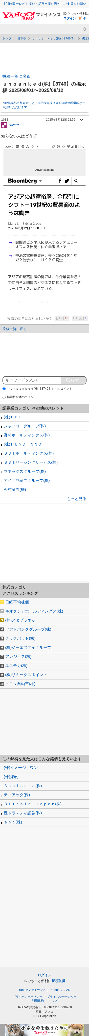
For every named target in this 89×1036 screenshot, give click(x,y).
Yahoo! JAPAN (60, 990)
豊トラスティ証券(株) (23, 813)
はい (62, 318)
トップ (6, 38)
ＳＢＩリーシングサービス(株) (31, 462)
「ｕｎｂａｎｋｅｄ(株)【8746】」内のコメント (39, 388)
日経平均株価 (17, 602)
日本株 (21, 38)
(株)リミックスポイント (26, 675)
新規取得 (58, 981)
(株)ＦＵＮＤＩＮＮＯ (23, 444)
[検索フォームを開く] (85, 29)
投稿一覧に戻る (16, 76)
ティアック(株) (17, 795)
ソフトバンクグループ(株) (28, 629)
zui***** (13, 125)
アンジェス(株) (18, 656)
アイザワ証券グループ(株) (27, 480)
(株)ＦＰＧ (13, 417)
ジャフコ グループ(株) (25, 426)
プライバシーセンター (62, 996)
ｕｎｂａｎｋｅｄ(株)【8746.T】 (54, 38)
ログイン (69, 18)
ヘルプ (52, 1000)
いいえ (80, 318)
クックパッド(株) (20, 638)
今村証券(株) (15, 489)
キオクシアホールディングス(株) (34, 611)
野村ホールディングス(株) (27, 435)
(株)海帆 (11, 777)
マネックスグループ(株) (25, 471)
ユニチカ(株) (16, 666)
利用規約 (38, 1000)
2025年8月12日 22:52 (60, 119)
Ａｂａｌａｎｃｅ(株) (23, 786)
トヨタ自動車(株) (20, 684)
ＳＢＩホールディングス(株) (29, 453)
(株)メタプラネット (22, 620)
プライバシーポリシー (27, 996)
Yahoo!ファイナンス (32, 990)
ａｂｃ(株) (13, 822)
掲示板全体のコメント (22, 397)
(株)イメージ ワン (21, 768)
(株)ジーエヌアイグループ (28, 647)
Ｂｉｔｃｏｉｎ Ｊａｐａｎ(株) (33, 804)
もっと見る (77, 499)
